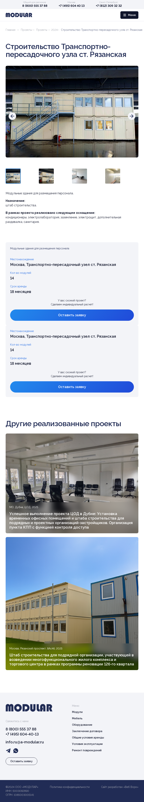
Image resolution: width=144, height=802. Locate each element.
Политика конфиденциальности (70, 786)
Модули (77, 712)
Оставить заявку (72, 315)
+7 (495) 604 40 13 (72, 6)
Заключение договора (87, 731)
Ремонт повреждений (86, 750)
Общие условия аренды (88, 737)
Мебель (77, 718)
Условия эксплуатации (87, 744)
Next (131, 175)
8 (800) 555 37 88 (34, 6)
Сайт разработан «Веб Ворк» (119, 786)
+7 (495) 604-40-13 (22, 734)
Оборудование (82, 724)
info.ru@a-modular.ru (25, 742)
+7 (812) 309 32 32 (109, 6)
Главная (10, 29)
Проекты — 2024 (47, 29)
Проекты (26, 29)
